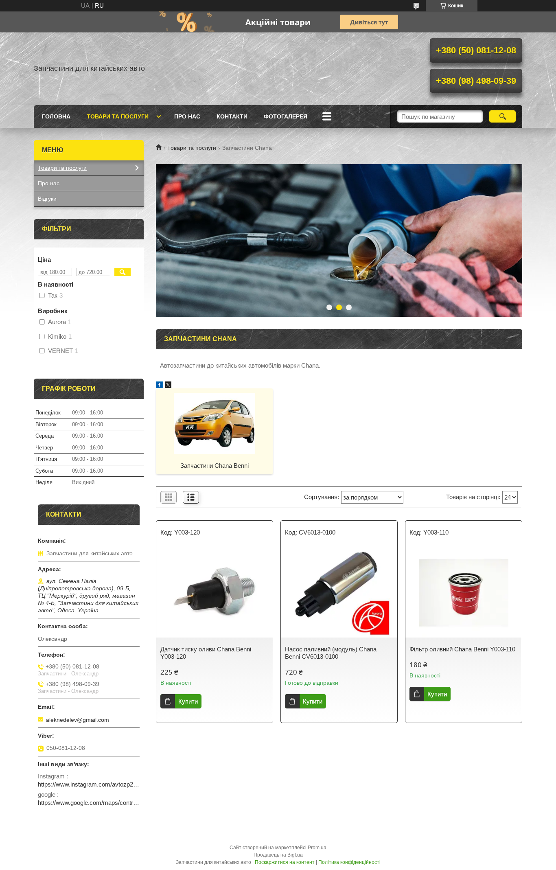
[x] (168, 385)
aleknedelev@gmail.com (77, 720)
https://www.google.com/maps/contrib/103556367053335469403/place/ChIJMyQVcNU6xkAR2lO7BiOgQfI (89, 802)
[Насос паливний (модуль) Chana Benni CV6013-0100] (339, 593)
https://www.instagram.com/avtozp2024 (89, 784)
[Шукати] (502, 116)
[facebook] (159, 385)
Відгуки (47, 198)
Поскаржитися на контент (285, 862)
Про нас (187, 116)
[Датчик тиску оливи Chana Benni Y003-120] (214, 593)
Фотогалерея (285, 116)
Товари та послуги (118, 116)
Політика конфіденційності (349, 862)
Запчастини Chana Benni (214, 465)
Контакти (232, 116)
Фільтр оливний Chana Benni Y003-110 (462, 649)
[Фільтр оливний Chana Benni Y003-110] (463, 593)
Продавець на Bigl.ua (278, 855)
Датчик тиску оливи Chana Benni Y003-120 (205, 653)
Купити (188, 701)
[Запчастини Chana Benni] (214, 423)
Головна (56, 116)
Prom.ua (317, 847)
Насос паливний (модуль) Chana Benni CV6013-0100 (331, 653)
